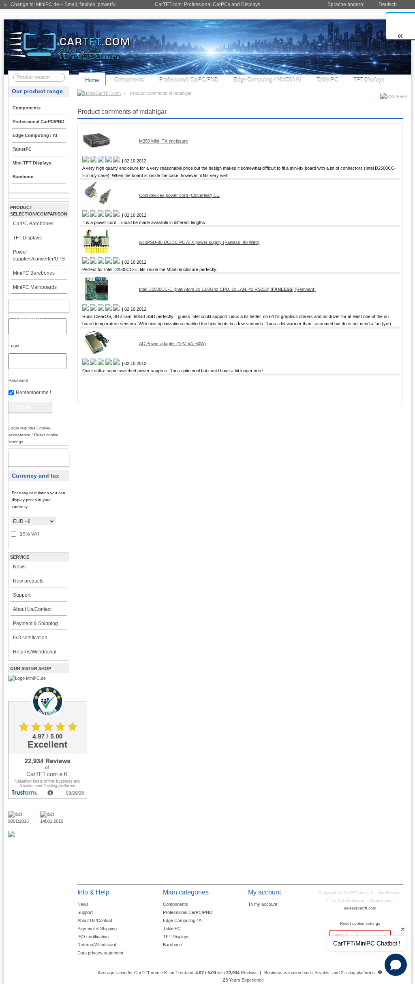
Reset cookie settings (360, 923)
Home (92, 80)
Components (129, 80)
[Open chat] (396, 965)
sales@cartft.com (360, 908)
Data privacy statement (100, 952)
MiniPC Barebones (34, 273)
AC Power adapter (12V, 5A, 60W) (172, 343)
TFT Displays (27, 238)
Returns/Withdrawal (34, 652)
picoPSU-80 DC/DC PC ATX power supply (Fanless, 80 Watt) (199, 242)
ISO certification (30, 637)
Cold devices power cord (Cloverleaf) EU (179, 195)
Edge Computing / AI (183, 920)
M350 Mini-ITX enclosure (163, 141)
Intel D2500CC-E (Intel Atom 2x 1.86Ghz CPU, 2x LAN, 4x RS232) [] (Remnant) (227, 289)
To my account (262, 904)
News (19, 567)
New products (28, 581)
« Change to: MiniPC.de (60, 4)
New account (30, 461)
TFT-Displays (369, 80)
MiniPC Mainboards (35, 287)
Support (21, 595)
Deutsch (388, 4)
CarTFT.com (108, 93)
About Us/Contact (32, 609)
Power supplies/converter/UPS (39, 255)
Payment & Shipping (35, 623)
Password (18, 380)
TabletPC (327, 80)
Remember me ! (33, 392)
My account (30, 307)
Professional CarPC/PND (188, 80)
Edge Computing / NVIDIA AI (267, 80)
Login (14, 345)
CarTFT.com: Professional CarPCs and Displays (207, 4)
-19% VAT (29, 534)
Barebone (172, 944)
